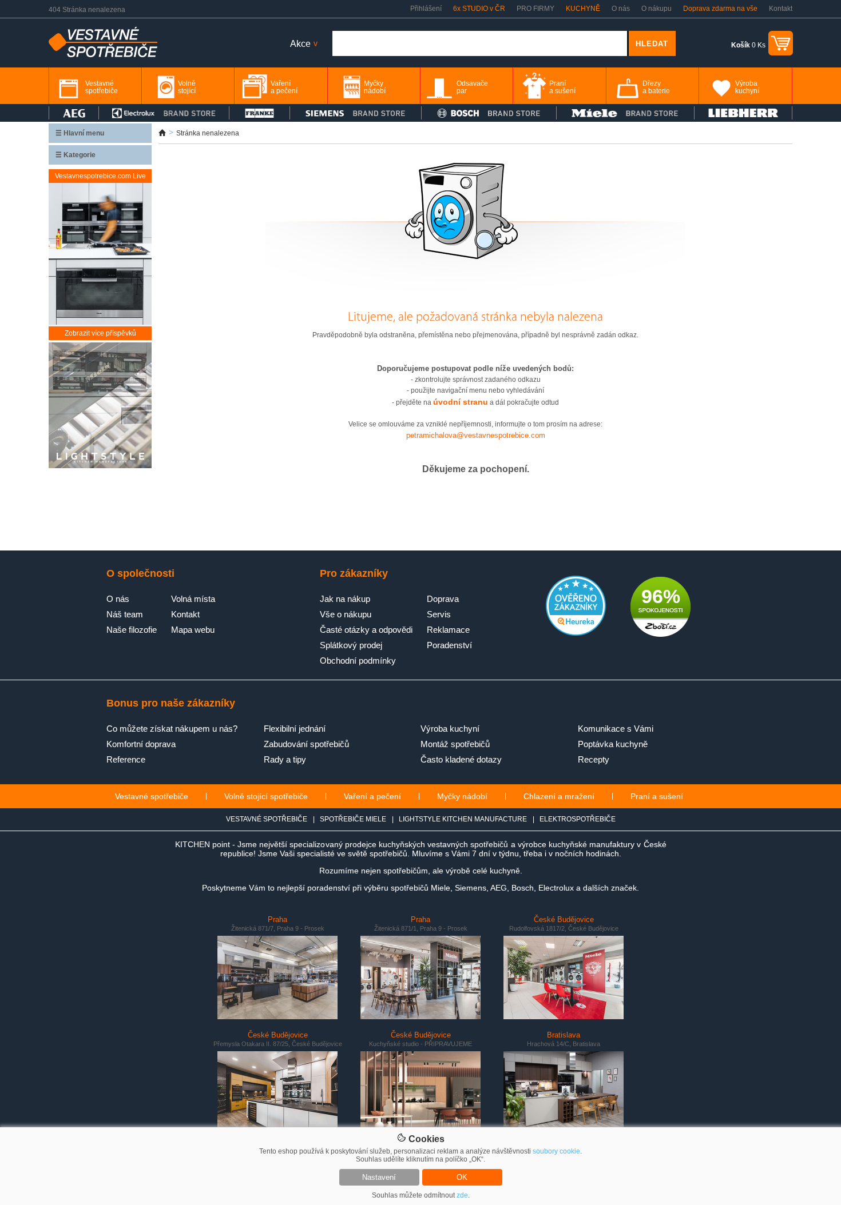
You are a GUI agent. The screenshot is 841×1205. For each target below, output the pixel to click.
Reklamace (448, 630)
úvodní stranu (460, 401)
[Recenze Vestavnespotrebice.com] (576, 633)
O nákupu (656, 9)
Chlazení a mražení (558, 796)
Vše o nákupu (345, 614)
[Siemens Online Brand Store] (355, 113)
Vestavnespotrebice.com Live (100, 176)
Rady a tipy (285, 759)
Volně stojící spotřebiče (266, 796)
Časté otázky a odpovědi (366, 630)
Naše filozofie (131, 630)
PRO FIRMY (535, 9)
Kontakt (780, 9)
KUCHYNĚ (583, 9)
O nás (621, 9)
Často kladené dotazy (461, 759)
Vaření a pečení (372, 796)
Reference (125, 759)
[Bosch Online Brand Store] (489, 113)
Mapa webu (193, 630)
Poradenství (449, 645)
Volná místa (193, 599)
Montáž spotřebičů (455, 744)
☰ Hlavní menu (79, 133)
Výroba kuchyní (449, 728)
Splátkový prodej (351, 645)
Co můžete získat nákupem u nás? (171, 728)
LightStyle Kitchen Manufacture (463, 819)
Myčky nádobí (462, 796)
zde (462, 1195)
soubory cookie (556, 1151)
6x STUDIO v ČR (479, 9)
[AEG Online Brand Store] (73, 113)
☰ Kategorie (75, 155)
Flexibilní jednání (295, 728)
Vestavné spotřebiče (151, 796)
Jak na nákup (345, 599)
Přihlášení (426, 9)
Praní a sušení (656, 796)
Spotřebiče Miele (353, 819)
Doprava (443, 599)
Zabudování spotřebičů (306, 744)
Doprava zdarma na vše (720, 9)
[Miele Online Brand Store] (626, 113)
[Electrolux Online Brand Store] (164, 113)
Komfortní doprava (141, 744)
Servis (439, 614)
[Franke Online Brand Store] (259, 113)
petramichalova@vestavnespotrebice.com (475, 435)
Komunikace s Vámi (615, 728)
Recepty (593, 759)
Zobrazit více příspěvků (100, 333)
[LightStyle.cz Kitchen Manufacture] (100, 406)
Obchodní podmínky (358, 660)
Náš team (124, 614)
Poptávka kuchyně (613, 744)
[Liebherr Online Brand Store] (743, 113)
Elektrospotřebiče (577, 819)
